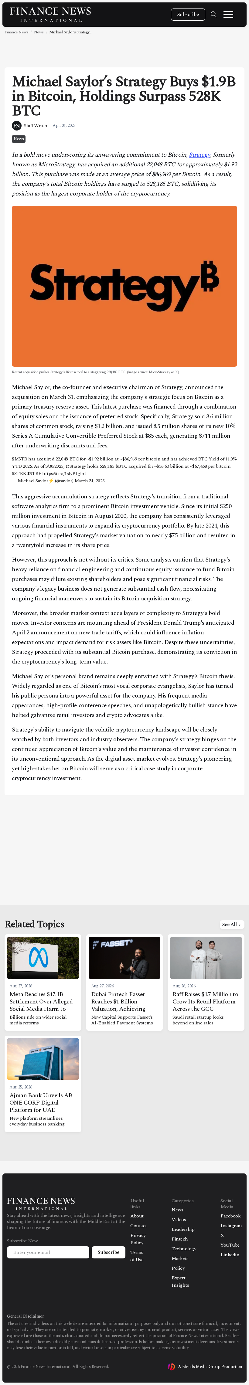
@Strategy (76, 466)
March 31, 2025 (89, 480)
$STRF (34, 473)
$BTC (122, 466)
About (137, 1216)
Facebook (230, 1216)
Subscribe (188, 14)
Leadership (183, 1229)
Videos (179, 1219)
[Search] (214, 14)
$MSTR (19, 459)
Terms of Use (136, 1256)
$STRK (19, 473)
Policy (178, 1268)
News (39, 32)
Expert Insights (180, 1281)
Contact (138, 1225)
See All (229, 924)
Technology (184, 1248)
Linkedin (229, 1254)
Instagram (231, 1225)
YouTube (230, 1245)
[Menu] (228, 14)
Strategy (199, 154)
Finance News (16, 32)
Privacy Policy (138, 1239)
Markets (180, 1258)
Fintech (180, 1239)
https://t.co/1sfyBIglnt (64, 473)
